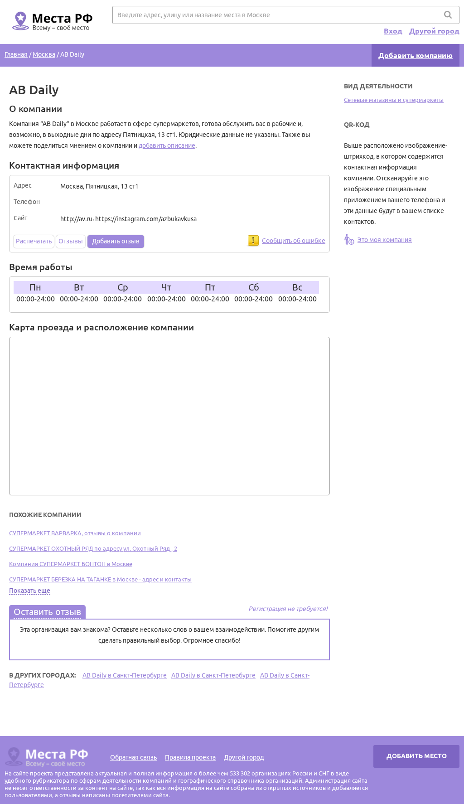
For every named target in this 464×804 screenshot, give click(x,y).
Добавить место (417, 756)
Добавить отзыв (116, 241)
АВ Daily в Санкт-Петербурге (124, 675)
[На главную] (50, 36)
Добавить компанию (415, 55)
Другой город (434, 31)
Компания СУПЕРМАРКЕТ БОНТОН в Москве (70, 564)
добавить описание (167, 145)
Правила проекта (190, 757)
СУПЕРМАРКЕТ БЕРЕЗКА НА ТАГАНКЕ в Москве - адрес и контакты (100, 579)
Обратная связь (133, 757)
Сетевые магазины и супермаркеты (394, 100)
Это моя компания (385, 239)
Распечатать (34, 241)
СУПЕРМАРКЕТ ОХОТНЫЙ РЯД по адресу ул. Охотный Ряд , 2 (93, 548)
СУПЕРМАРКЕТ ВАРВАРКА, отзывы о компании (75, 533)
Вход (393, 31)
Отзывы (70, 241)
